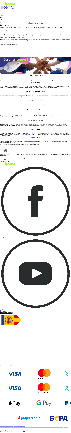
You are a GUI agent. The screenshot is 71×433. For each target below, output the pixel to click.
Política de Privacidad (26, 42)
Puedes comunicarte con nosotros (30, 134)
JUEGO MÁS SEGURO (37, 427)
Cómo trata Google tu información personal (35, 22)
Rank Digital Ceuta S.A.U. (9, 431)
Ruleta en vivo (8, 6)
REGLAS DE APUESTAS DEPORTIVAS (49, 427)
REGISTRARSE (7, 161)
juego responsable (34, 154)
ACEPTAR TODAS (15, 44)
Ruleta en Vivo (8, 8)
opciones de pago (12, 124)
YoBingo (32, 141)
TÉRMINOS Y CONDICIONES (19, 426)
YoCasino (48, 141)
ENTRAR (2, 161)
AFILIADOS (2, 426)
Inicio (1, 10)
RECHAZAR (37, 23)
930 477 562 (2, 309)
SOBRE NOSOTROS (9, 426)
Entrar (6, 7)
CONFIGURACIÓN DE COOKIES (17, 427)
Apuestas (1, 6)
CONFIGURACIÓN (31, 23)
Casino (5, 6)
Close (29, 16)
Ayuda (4, 155)
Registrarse (2, 7)
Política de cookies (22, 37)
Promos (12, 6)
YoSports (8, 430)
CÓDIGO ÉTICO (60, 427)
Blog (1, 24)
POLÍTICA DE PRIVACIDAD (5, 427)
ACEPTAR (41, 23)
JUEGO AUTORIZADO (28, 427)
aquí (24, 116)
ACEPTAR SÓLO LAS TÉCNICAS (6, 44)
